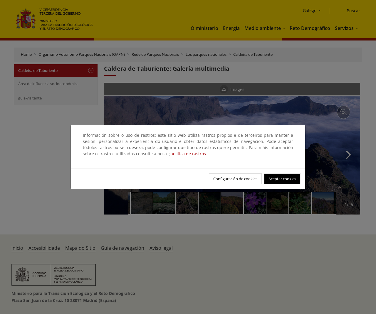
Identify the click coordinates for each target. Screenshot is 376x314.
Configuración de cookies (235, 178)
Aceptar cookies (282, 178)
